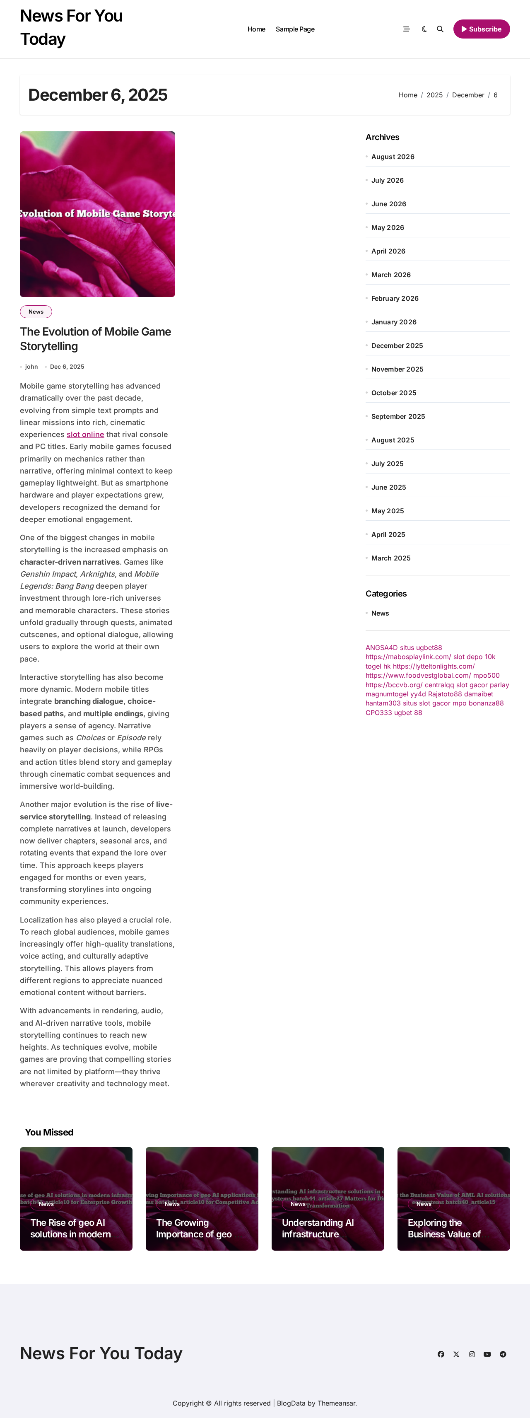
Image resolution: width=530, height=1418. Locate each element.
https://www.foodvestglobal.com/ (418, 675)
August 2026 (392, 156)
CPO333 (379, 712)
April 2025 (388, 534)
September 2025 (398, 416)
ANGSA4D (382, 647)
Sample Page (295, 29)
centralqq (439, 685)
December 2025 (397, 345)
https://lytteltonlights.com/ (434, 666)
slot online (85, 434)
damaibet (478, 694)
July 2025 (387, 463)
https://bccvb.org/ (394, 685)
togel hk (378, 666)
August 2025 (392, 440)
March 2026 (391, 275)
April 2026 (388, 251)
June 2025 (389, 487)
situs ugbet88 (421, 647)
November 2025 (397, 369)
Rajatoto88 (445, 694)
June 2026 (389, 204)
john (31, 366)
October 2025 (394, 393)
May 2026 (388, 227)
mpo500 (486, 675)
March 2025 (391, 558)
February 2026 (395, 298)
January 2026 (394, 322)
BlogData (291, 1403)
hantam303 (383, 703)
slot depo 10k (474, 656)
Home (256, 29)
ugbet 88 (408, 712)
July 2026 (387, 180)
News (36, 311)
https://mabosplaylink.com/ (408, 656)
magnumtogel (387, 694)
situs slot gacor (426, 703)
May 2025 (388, 511)
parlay (499, 685)
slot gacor (472, 685)
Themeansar (336, 1403)
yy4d (418, 694)
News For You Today (101, 1353)
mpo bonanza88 (478, 703)
